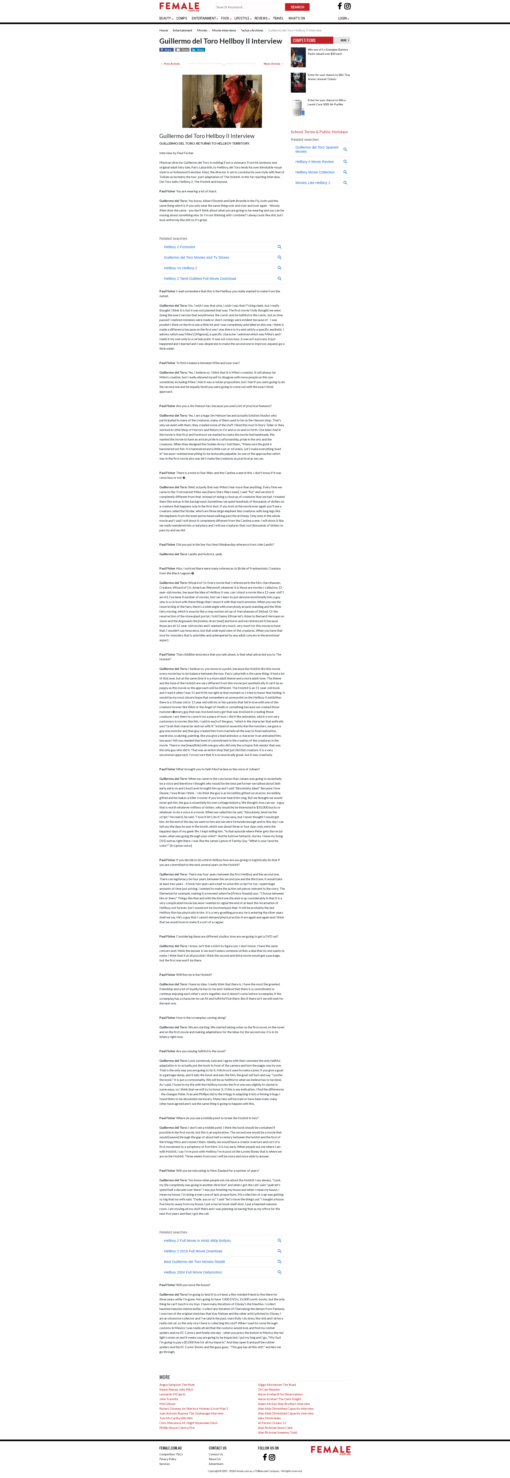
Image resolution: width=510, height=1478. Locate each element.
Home (163, 30)
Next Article (273, 63)
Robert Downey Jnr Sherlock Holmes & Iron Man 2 (193, 1408)
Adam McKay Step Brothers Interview (284, 1404)
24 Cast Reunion (269, 1389)
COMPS (181, 18)
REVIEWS (261, 18)
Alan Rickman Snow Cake (275, 1427)
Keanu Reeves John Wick (176, 1389)
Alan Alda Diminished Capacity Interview (286, 1408)
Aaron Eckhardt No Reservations (280, 1394)
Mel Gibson (167, 1404)
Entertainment (182, 30)
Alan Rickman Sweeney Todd (277, 1432)
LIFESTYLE (241, 18)
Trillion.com (261, 1471)
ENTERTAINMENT (204, 18)
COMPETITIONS (304, 40)
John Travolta (168, 1399)
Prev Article (171, 63)
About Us (215, 1459)
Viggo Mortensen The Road (277, 1384)
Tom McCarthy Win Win (176, 1418)
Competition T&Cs (171, 1454)
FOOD (225, 18)
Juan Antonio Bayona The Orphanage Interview (191, 1413)
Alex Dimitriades (269, 1418)
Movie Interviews (224, 30)
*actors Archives (252, 30)
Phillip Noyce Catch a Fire (177, 1427)
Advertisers (216, 1463)
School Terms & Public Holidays (319, 131)
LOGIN (342, 18)
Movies (202, 30)
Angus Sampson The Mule (177, 1384)
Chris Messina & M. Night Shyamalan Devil (188, 1423)
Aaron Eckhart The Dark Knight (279, 1399)
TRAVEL (278, 18)
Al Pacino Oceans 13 (272, 1423)
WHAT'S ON (296, 18)
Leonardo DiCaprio (172, 1394)
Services (164, 1463)
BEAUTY (165, 18)
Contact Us (216, 1454)
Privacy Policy (167, 1459)
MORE (344, 40)
